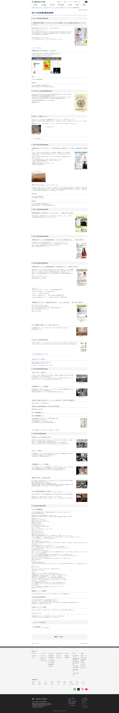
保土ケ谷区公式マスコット (76, 656)
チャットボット (71, 1)
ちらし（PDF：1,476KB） (37, 171)
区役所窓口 (67, 655)
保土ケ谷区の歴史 (76, 667)
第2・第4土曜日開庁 (71, 703)
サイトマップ (84, 703)
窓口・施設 (66, 653)
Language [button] (65, 1)
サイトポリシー (84, 705)
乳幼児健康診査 (51, 657)
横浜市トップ (59, 1)
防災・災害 (34, 655)
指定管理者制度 (83, 659)
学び (67, 7)
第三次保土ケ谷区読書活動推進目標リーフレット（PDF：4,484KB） (43, 100)
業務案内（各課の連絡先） (72, 701)
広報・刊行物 (83, 666)
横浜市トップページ (39, 7)
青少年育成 (50, 666)
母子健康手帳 (51, 655)
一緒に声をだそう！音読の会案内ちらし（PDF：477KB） (42, 365)
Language (84, 701)
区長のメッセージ (84, 655)
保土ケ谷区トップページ (48, 7)
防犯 (33, 657)
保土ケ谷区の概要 (76, 661)
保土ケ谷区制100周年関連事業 (76, 659)
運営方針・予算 (83, 657)
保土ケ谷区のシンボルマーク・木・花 (76, 670)
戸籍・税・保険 (43, 657)
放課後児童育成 (51, 664)
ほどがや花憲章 (75, 665)
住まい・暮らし (43, 655)
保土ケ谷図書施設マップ (38, 138)
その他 (74, 674)
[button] (60, 637)
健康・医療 (58, 657)
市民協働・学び (62, 7)
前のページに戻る (36, 643)
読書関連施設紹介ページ (36, 102)
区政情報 (82, 653)
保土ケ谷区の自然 (76, 673)
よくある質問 (84, 698)
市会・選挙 (83, 662)
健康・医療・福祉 (59, 653)
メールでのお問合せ (71, 705)
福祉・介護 (58, 655)
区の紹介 (74, 653)
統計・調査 (83, 664)
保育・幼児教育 (51, 662)
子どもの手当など (52, 659)
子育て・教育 (50, 653)
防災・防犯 (34, 653)
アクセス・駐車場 (71, 698)
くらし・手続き (56, 7)
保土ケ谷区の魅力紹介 (76, 663)
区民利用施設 (67, 657)
